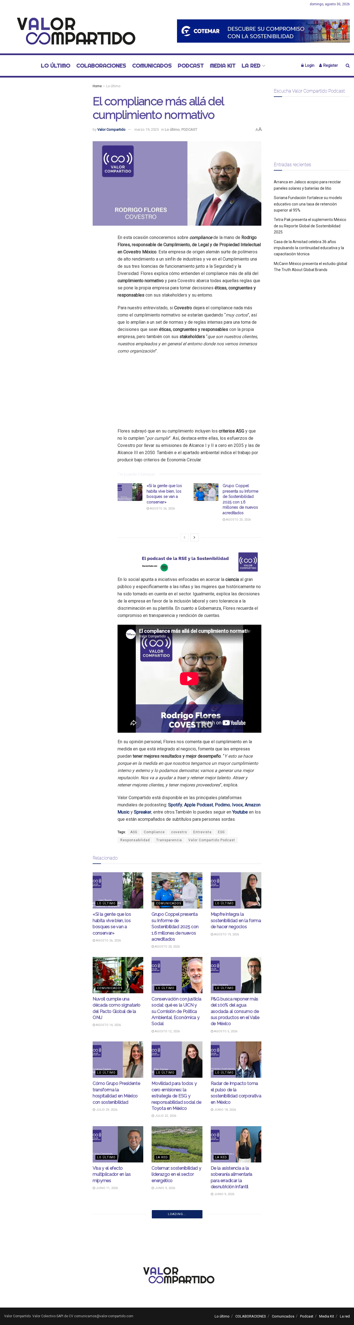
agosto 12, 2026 (167, 1031)
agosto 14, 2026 (108, 1025)
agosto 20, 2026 (238, 519)
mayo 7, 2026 (223, 1285)
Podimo (222, 804)
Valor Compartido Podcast (211, 840)
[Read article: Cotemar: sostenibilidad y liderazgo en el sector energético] (177, 1144)
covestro (179, 832)
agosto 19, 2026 (226, 934)
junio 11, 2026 (106, 1188)
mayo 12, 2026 (165, 1279)
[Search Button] (348, 65)
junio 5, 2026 (105, 1273)
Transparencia (169, 840)
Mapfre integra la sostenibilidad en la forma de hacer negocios (236, 920)
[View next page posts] (194, 537)
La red (251, 65)
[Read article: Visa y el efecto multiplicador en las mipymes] (118, 1144)
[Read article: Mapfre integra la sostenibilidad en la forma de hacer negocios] (236, 890)
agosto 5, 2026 (225, 1031)
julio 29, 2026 (106, 1110)
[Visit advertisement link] (263, 30)
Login (309, 65)
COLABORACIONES (101, 65)
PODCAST (189, 129)
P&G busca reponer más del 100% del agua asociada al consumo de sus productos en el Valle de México (235, 1011)
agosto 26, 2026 (162, 508)
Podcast (191, 65)
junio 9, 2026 (164, 1188)
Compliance (154, 832)
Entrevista (202, 832)
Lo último (55, 65)
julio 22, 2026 (165, 1116)
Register (330, 65)
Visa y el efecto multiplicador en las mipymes (112, 1174)
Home (97, 86)
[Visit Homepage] (73, 31)
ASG (133, 832)
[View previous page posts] (184, 537)
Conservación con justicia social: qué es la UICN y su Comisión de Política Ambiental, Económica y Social (176, 1011)
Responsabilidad (135, 840)
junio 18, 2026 (224, 1110)
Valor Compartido (111, 129)
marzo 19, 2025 (146, 129)
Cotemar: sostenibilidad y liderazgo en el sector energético (176, 1174)
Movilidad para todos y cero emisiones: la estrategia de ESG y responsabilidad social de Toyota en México (176, 1096)
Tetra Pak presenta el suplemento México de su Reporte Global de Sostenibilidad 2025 (310, 225)
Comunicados (152, 65)
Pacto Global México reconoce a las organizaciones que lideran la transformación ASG (176, 1259)
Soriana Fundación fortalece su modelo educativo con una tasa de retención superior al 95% (308, 203)
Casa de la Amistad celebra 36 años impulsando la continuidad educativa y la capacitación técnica (309, 248)
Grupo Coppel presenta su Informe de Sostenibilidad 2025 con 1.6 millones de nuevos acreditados (175, 927)
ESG (221, 832)
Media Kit (223, 65)
